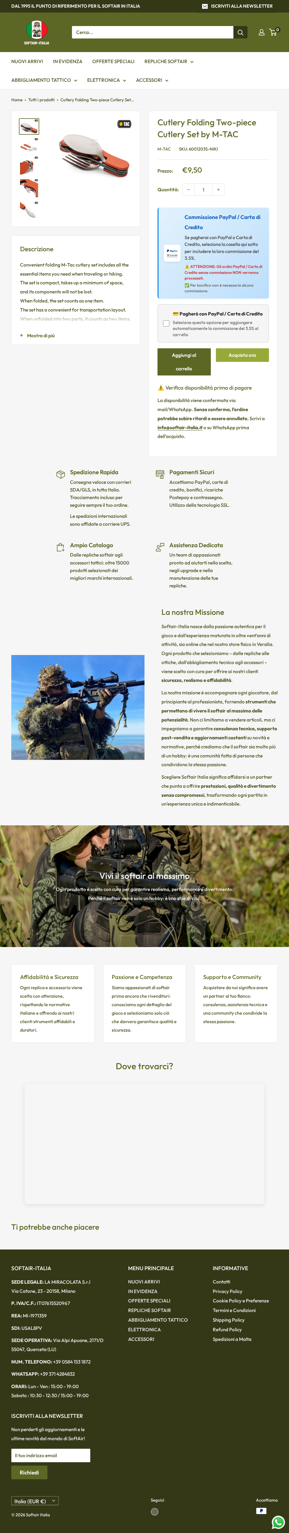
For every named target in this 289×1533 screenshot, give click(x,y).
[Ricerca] (240, 32)
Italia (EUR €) (30, 1501)
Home (17, 99)
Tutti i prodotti (41, 99)
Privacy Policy (227, 1291)
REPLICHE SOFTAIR (165, 61)
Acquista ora (242, 355)
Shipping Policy (229, 1320)
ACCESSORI (149, 80)
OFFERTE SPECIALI (113, 61)
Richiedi (29, 1472)
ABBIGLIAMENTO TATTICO (41, 80)
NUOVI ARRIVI (27, 61)
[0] (273, 32)
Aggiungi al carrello (184, 362)
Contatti (221, 1282)
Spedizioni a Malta (232, 1339)
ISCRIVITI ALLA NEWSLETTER (242, 6)
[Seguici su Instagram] (155, 1512)
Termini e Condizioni (234, 1310)
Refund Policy (227, 1329)
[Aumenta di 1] (218, 190)
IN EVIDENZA (67, 61)
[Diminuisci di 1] (188, 190)
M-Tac (164, 149)
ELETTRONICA (103, 80)
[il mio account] (261, 32)
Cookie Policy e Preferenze (241, 1301)
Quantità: (168, 189)
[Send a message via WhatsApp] (278, 1522)
